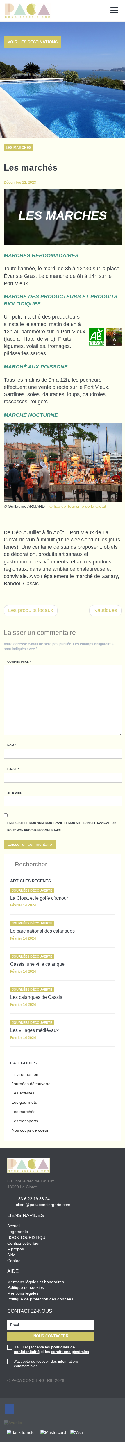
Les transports (25, 1121)
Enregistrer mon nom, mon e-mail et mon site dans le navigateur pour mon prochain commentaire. (61, 826)
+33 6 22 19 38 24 (33, 1198)
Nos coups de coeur (30, 1130)
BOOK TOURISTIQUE (27, 1237)
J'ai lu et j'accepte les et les (51, 1349)
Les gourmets (24, 1102)
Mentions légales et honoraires (35, 1282)
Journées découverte (31, 1083)
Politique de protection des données (40, 1299)
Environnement (26, 1074)
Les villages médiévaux (34, 1030)
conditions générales (70, 1352)
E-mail (13, 768)
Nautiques (105, 610)
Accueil (13, 1225)
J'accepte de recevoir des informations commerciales (46, 1363)
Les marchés (23, 1111)
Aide (11, 1255)
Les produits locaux (30, 610)
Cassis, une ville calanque (37, 964)
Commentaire (19, 661)
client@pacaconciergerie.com (43, 1204)
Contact (14, 1260)
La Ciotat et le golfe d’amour (39, 898)
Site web (14, 792)
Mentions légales (22, 1293)
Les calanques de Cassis (36, 997)
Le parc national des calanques (42, 930)
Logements (17, 1231)
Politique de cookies (25, 1287)
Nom (11, 745)
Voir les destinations (33, 42)
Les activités (23, 1093)
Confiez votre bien (24, 1243)
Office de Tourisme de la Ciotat (77, 506)
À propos (15, 1249)
